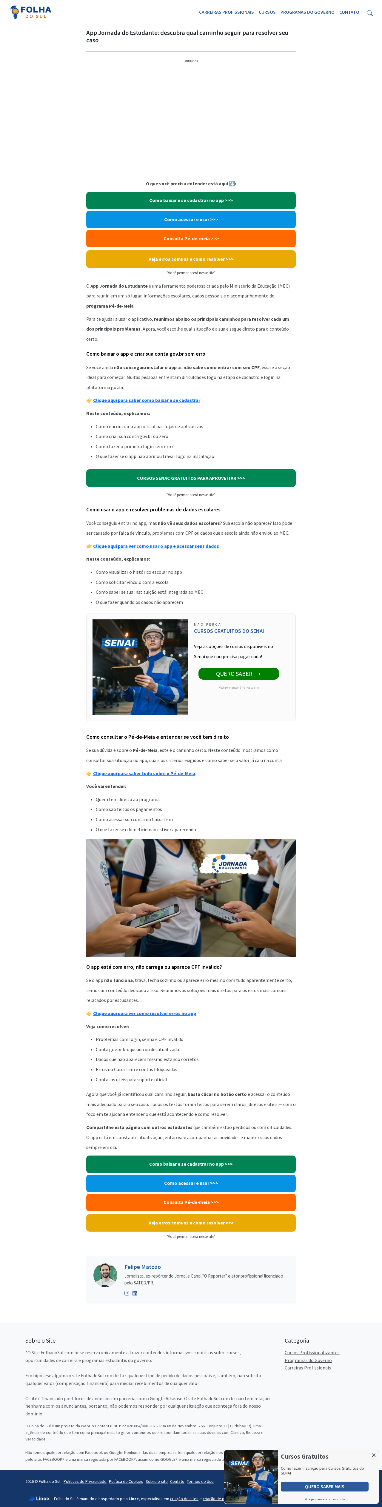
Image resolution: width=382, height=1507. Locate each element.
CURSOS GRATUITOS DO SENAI (229, 630)
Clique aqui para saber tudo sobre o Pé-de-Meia (144, 773)
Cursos (267, 12)
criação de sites (184, 1498)
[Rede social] (127, 1292)
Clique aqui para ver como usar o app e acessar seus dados (156, 546)
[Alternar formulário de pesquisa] (369, 12)
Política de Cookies (126, 1481)
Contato (349, 12)
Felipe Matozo (142, 1266)
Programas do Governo (308, 12)
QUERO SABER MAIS (324, 1486)
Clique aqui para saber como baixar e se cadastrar (146, 400)
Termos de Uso (200, 1481)
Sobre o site (157, 1481)
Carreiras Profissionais (226, 12)
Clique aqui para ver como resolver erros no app (144, 1013)
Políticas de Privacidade (85, 1481)
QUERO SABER (234, 673)
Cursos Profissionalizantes (312, 1352)
